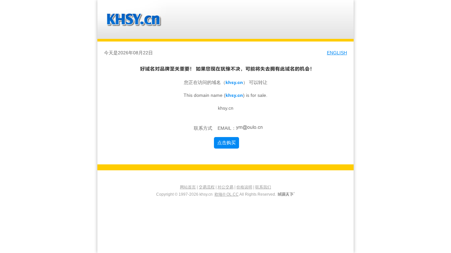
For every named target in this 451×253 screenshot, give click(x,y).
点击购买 (226, 142)
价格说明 (244, 187)
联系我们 (263, 187)
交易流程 (207, 187)
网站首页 (188, 187)
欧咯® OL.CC (227, 194)
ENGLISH (337, 52)
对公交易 (225, 187)
